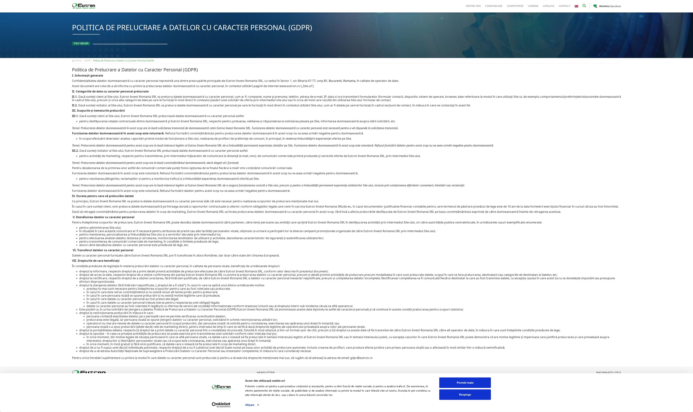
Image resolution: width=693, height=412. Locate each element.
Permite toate (465, 382)
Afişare (249, 404)
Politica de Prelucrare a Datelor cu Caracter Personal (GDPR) (123, 60)
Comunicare (493, 6)
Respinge (465, 394)
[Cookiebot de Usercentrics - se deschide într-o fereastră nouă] (221, 405)
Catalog (548, 6)
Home (78, 60)
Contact (564, 6)
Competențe (515, 6)
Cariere (533, 6)
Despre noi (473, 6)
